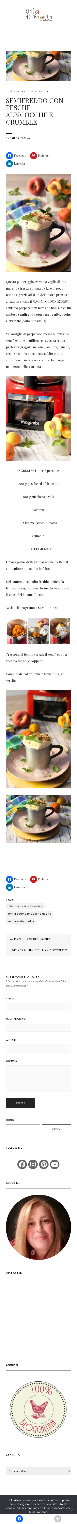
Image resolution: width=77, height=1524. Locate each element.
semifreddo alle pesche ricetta (29, 914)
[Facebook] (22, 1164)
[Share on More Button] (57, 1519)
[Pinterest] (44, 1164)
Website (11, 1040)
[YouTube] (54, 1164)
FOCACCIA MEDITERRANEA (32, 939)
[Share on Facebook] (19, 1519)
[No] (72, 1510)
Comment (12, 1061)
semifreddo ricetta (21, 921)
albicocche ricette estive (25, 906)
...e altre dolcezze (16, 91)
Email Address (16, 1019)
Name (10, 998)
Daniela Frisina (20, 138)
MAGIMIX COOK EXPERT (51, 301)
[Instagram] (33, 1164)
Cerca (10, 1120)
